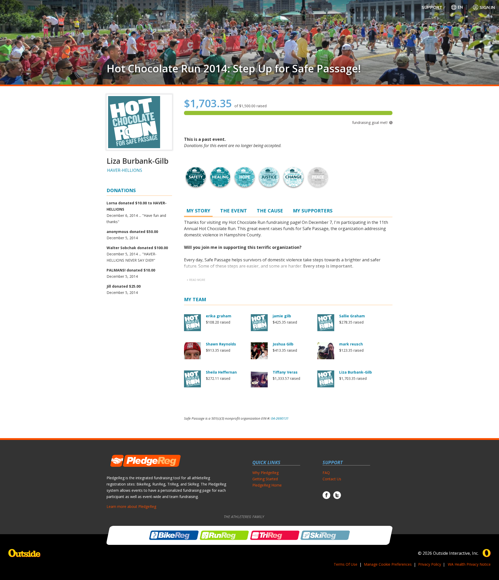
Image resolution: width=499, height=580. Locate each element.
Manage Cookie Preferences (388, 564)
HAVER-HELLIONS (124, 170)
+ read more (196, 280)
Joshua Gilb (283, 344)
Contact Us (332, 478)
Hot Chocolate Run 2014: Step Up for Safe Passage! (234, 68)
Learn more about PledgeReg (131, 506)
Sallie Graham (352, 315)
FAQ (326, 472)
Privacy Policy (429, 564)
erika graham (218, 315)
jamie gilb (282, 315)
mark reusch (351, 344)
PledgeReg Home (267, 485)
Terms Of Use (345, 564)
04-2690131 (279, 418)
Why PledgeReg (265, 472)
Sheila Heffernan (221, 372)
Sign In (487, 7)
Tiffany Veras (285, 372)
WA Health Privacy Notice (469, 564)
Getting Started (265, 478)
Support (432, 7)
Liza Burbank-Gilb (355, 372)
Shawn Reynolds (221, 344)
